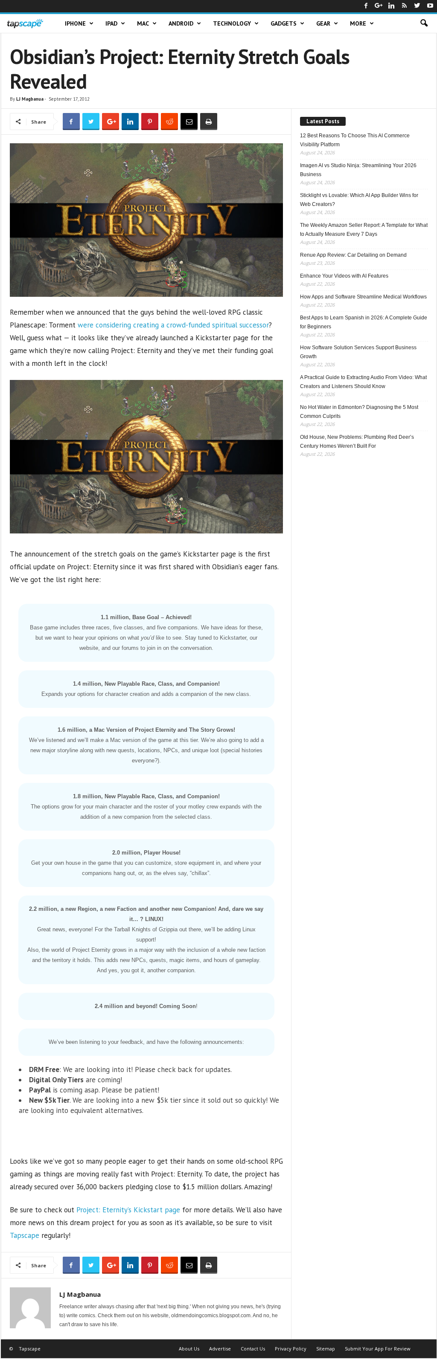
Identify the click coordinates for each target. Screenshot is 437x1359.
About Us (189, 1348)
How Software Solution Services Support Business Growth (358, 352)
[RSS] (404, 6)
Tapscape (24, 1235)
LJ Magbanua (30, 99)
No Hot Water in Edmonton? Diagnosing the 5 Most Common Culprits (359, 411)
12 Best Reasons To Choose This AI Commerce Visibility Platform (355, 140)
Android (181, 23)
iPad (111, 23)
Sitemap (325, 1348)
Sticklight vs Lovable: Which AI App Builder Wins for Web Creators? (359, 199)
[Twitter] (417, 6)
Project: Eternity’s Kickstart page (128, 1209)
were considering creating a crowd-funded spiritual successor (173, 325)
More (358, 23)
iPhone (75, 23)
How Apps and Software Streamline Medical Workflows (363, 297)
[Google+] (379, 6)
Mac (143, 23)
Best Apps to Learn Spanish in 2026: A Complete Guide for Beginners (363, 322)
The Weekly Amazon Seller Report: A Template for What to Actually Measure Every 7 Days (364, 229)
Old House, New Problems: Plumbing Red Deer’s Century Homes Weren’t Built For (357, 441)
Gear (323, 23)
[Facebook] (366, 6)
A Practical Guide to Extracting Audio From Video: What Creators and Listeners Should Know (363, 381)
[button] (423, 23)
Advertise (220, 1348)
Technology (232, 23)
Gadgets (284, 23)
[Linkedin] (392, 6)
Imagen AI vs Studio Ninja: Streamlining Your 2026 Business (358, 169)
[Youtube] (430, 6)
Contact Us (253, 1348)
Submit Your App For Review (378, 1348)
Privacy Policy (290, 1348)
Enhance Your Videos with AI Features (344, 276)
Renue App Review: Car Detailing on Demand (353, 255)
